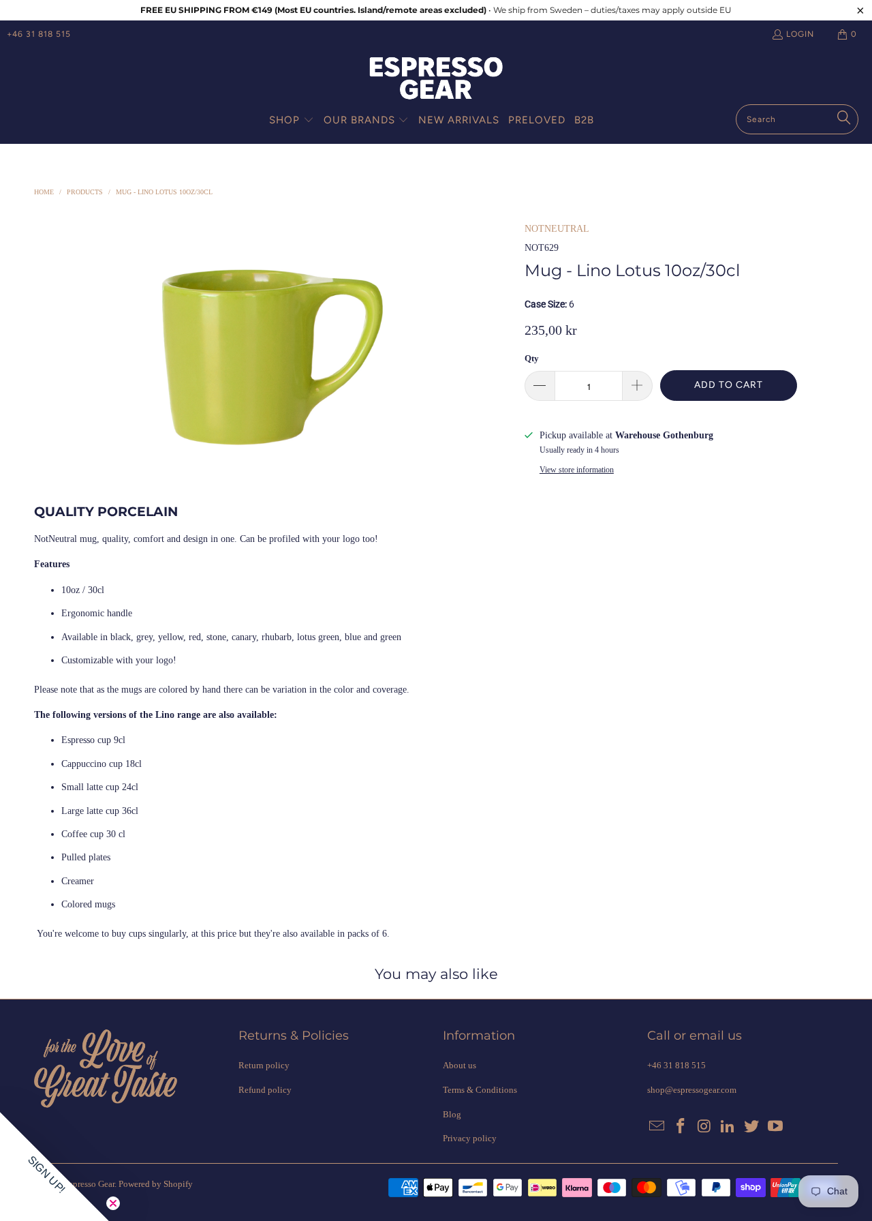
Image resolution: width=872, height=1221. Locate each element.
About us (459, 1065)
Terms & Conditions (480, 1090)
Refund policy (265, 1090)
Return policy (264, 1065)
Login (800, 34)
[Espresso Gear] (436, 79)
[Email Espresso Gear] (657, 1127)
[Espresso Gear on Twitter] (752, 1127)
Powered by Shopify (156, 1184)
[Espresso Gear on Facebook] (681, 1127)
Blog (452, 1114)
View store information (577, 469)
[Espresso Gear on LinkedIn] (728, 1127)
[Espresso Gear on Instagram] (704, 1127)
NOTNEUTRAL (557, 229)
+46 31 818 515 (39, 34)
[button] (291, 120)
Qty (532, 358)
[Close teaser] (113, 1203)
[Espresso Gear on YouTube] (775, 1127)
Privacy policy (470, 1138)
